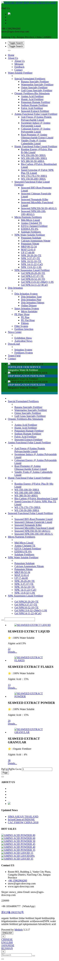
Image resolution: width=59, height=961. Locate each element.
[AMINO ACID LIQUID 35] (17, 858)
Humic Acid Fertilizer (25, 427)
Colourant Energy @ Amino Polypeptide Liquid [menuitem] (35, 130)
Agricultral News (23, 340)
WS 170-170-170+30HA (27, 507)
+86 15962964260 (17, 880)
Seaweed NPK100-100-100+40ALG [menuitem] (33, 213)
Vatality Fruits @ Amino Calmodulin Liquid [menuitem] (33, 142)
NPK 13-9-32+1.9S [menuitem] (31, 267)
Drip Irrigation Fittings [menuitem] (32, 302)
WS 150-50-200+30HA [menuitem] (33, 178)
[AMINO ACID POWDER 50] (18, 841)
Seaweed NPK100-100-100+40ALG (33, 533)
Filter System (21, 326)
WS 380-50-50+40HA (26, 495)
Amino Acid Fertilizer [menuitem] (32, 96)
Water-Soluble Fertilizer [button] (20, 72)
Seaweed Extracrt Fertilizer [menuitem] (35, 111)
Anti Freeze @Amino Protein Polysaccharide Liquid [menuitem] (36, 118)
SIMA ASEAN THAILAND (23, 816)
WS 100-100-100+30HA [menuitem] (34, 158)
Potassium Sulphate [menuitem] (31, 237)
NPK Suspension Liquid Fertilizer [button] (32, 270)
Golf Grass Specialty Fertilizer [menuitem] (36, 90)
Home (11, 55)
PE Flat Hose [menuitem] (28, 320)
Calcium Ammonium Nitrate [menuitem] (35, 240)
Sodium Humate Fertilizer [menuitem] (34, 105)
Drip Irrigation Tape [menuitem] (31, 296)
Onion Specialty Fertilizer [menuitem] (34, 87)
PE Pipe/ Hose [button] (22, 314)
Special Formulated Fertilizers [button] (29, 78)
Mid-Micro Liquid (23, 542)
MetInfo (18, 929)
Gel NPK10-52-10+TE (26, 607)
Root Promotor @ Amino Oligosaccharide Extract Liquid (30, 467)
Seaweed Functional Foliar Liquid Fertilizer (30, 513)
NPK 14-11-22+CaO (25, 589)
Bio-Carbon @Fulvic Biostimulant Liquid (36, 498)
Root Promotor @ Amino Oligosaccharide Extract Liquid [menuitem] (37, 136)
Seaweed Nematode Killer (28, 525)
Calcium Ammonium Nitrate (29, 566)
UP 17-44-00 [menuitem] (27, 252)
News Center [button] (14, 332)
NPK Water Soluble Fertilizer (23, 557)
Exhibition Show (23, 338)
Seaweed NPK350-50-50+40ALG (32, 531)
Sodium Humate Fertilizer (27, 433)
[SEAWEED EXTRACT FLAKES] (32, 660)
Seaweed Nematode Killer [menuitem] (34, 199)
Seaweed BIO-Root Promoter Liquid (33, 519)
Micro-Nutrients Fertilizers (21, 536)
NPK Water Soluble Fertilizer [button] (29, 234)
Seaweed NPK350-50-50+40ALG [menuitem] (39, 208)
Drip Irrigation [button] (15, 287)
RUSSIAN (7, 948)
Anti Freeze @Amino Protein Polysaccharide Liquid (29, 450)
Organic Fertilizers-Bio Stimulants (25, 419)
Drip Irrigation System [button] (26, 293)
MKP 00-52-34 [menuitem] (29, 246)
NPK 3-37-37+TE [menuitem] (30, 258)
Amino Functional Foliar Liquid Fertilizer (29, 442)
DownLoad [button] (14, 343)
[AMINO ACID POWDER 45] (18, 844)
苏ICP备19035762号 (12, 912)
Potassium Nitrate (23, 569)
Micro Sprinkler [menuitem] (29, 311)
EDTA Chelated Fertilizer (27, 548)
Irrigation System (23, 349)
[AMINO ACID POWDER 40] (18, 847)
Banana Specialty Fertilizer (28, 407)
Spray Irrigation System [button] (26, 308)
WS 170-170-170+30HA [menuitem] (34, 175)
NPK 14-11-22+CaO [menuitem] (32, 264)
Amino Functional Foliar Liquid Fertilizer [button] (35, 114)
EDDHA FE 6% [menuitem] (29, 229)
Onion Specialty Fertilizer (27, 413)
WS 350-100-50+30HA (26, 489)
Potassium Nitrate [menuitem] (30, 243)
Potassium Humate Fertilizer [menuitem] (35, 102)
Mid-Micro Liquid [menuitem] (30, 220)
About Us (19, 61)
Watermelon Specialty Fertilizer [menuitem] (37, 84)
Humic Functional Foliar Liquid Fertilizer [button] (35, 146)
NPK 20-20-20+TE (24, 581)
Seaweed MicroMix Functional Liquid (34, 528)
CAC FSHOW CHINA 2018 (23, 822)
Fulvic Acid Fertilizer (25, 436)
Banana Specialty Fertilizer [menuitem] (35, 81)
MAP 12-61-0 (21, 575)
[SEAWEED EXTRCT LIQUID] (32, 625)
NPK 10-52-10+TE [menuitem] (31, 261)
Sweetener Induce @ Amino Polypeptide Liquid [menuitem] (35, 124)
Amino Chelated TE (24, 545)
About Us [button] (13, 58)
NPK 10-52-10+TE (24, 587)
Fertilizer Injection (23, 329)
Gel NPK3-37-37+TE (25, 604)
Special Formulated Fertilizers (23, 401)
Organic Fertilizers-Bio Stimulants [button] (32, 93)
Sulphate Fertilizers (24, 554)
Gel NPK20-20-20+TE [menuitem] (33, 273)
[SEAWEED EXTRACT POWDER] (32, 696)
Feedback (19, 66)
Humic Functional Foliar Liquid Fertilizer (29, 477)
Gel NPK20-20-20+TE (26, 601)
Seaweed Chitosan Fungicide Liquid (33, 522)
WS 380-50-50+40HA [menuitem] (32, 161)
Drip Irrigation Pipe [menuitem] (31, 299)
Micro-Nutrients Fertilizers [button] (28, 217)
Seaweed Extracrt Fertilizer (28, 439)
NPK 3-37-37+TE (23, 584)
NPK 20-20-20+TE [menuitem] (31, 255)
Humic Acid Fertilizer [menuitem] (32, 99)
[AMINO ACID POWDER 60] (18, 838)
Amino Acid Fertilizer (25, 424)
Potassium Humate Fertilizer (29, 430)
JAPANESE (7, 945)
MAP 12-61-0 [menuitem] (28, 249)
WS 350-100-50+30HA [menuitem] (33, 155)
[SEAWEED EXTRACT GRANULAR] (32, 732)
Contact (18, 69)
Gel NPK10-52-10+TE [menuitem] (33, 279)
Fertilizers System (23, 352)
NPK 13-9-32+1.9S (24, 592)
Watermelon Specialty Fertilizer (30, 410)
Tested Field (14, 355)
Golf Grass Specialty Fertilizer (30, 416)
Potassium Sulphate (24, 563)
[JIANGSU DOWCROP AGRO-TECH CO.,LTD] (29, 2)
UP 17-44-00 (21, 578)
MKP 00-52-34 (22, 572)
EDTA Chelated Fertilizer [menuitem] (34, 226)
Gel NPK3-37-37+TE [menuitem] (32, 276)
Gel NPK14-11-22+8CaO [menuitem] (34, 285)
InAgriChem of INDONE (21, 819)
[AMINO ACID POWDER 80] (18, 835)
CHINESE (7, 939)
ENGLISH (7, 933)
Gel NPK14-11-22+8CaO (27, 613)
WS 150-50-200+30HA (26, 510)
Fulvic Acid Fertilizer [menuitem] (32, 108)
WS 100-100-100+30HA (27, 492)
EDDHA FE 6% (23, 551)
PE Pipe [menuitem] (25, 317)
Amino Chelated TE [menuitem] (31, 223)
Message (18, 64)
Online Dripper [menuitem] (29, 305)
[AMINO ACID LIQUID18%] (18, 855)
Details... (12, 651)
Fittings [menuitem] (25, 323)
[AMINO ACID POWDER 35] (18, 850)
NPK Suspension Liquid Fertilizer (25, 595)
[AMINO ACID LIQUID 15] (17, 852)
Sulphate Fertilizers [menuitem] (31, 231)
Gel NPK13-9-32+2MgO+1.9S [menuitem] (37, 282)
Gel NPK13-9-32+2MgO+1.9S (30, 610)
